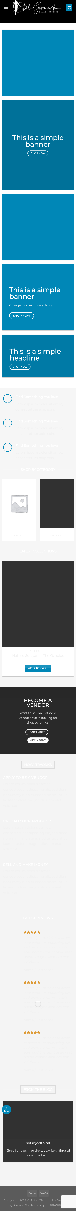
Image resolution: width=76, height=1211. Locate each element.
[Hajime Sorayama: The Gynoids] (38, 604)
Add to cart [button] (38, 668)
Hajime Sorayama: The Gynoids (38, 656)
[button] (5, 7)
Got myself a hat (38, 1143)
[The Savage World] (36, 7)
